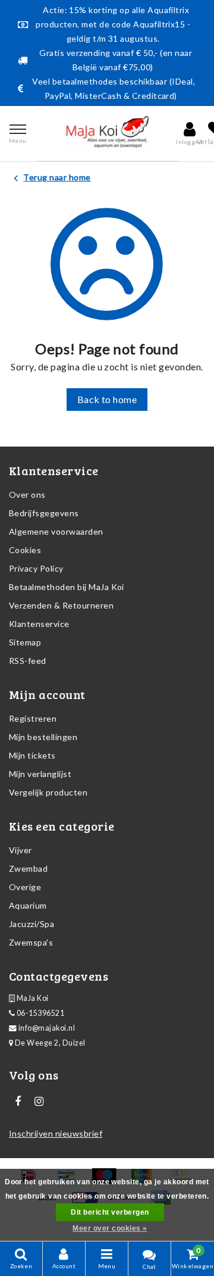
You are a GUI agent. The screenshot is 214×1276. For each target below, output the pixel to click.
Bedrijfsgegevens (44, 513)
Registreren (32, 718)
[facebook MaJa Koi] (18, 1101)
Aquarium (28, 905)
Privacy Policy (36, 568)
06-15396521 (39, 1013)
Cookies (25, 550)
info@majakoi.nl (46, 1028)
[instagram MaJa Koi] (39, 1101)
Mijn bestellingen (43, 737)
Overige (25, 887)
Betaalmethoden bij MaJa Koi (66, 587)
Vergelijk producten (48, 792)
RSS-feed (27, 661)
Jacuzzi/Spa (31, 924)
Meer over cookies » (110, 1228)
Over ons (27, 494)
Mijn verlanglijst (40, 774)
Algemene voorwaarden (56, 531)
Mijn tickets (32, 755)
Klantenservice (39, 624)
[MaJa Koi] (107, 133)
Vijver (20, 850)
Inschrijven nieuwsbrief (55, 1133)
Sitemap (25, 642)
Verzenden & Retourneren (61, 605)
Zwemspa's (31, 942)
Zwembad (28, 868)
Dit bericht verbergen (110, 1212)
